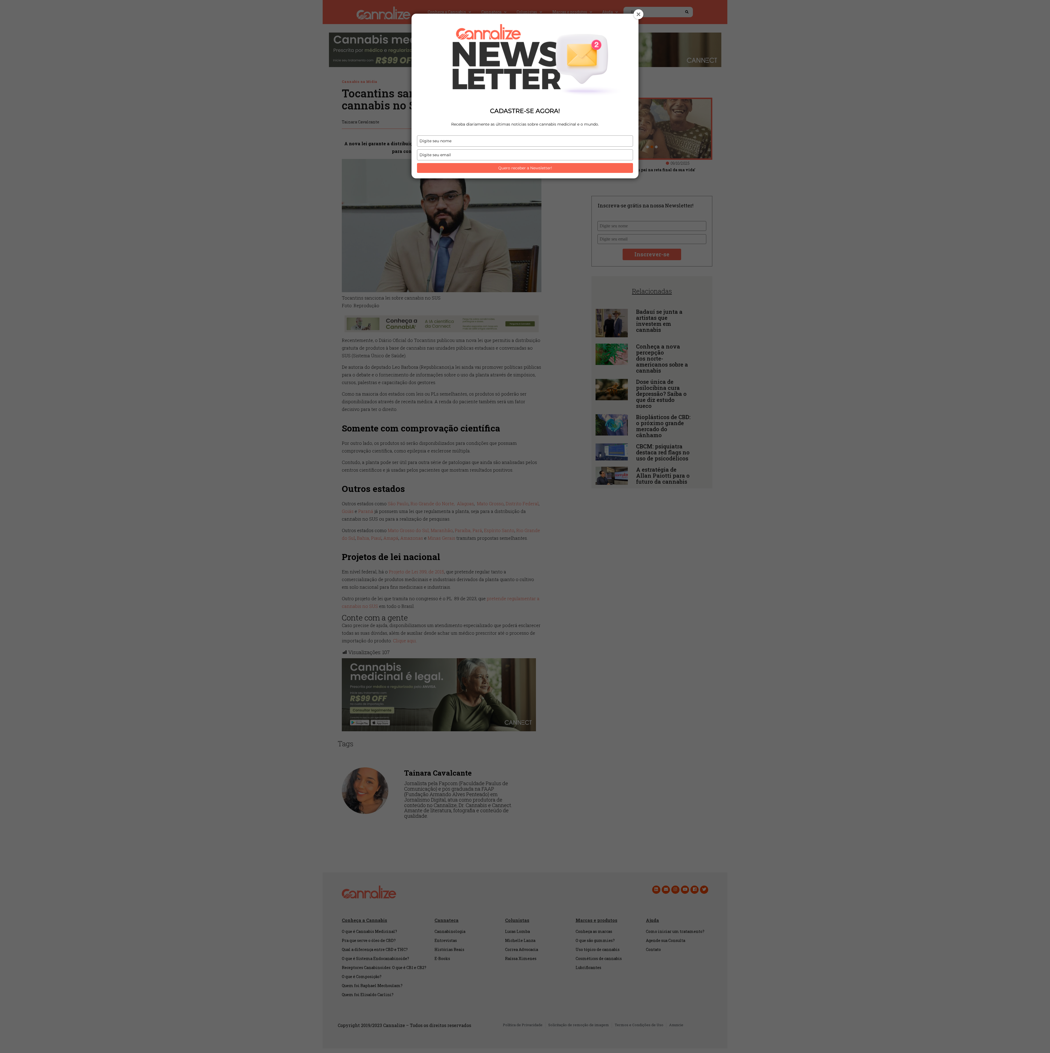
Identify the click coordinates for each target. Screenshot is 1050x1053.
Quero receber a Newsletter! (525, 168)
